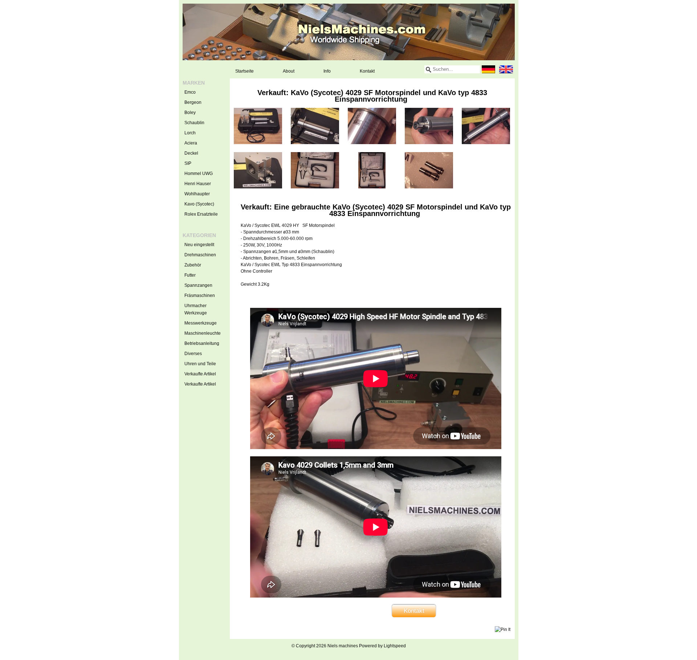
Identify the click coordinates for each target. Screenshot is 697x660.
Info (327, 71)
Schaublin (194, 122)
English (506, 69)
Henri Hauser (197, 183)
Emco (190, 92)
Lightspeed (395, 645)
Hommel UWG (198, 173)
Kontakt (367, 71)
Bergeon (192, 102)
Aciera (190, 143)
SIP (187, 163)
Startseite (244, 71)
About (288, 71)
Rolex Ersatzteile (201, 214)
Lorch (190, 132)
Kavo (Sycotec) (199, 204)
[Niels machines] (349, 32)
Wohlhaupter (197, 193)
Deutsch (489, 69)
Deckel (191, 153)
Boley (190, 112)
